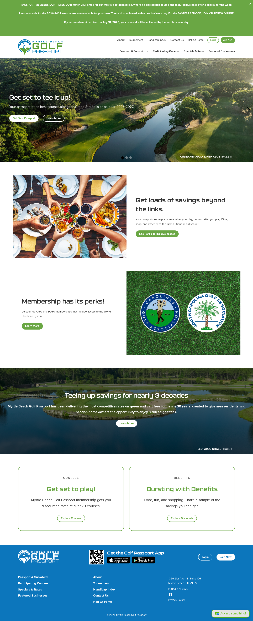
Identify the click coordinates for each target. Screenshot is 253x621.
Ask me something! (233, 613)
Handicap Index (156, 40)
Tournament (136, 40)
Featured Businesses (222, 51)
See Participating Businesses (157, 234)
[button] (4, 110)
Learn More (53, 118)
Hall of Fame (196, 40)
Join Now (227, 40)
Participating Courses (166, 51)
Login (213, 40)
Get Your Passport (24, 118)
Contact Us (177, 40)
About (121, 40)
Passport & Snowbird (132, 51)
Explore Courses (71, 518)
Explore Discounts (182, 518)
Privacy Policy (176, 600)
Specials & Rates (194, 51)
